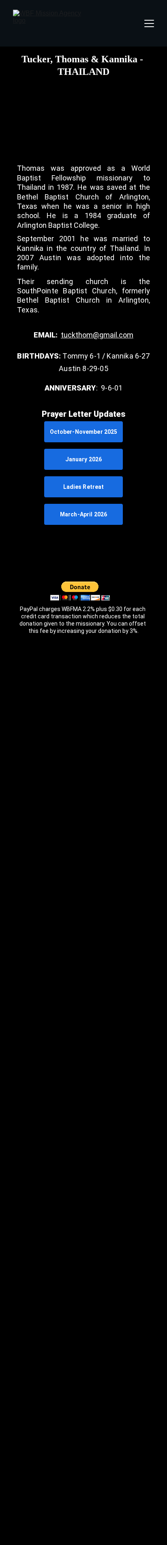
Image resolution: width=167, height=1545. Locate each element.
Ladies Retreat (83, 487)
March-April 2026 (83, 514)
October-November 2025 (84, 432)
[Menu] (149, 23)
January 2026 (83, 459)
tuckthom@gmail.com (97, 335)
